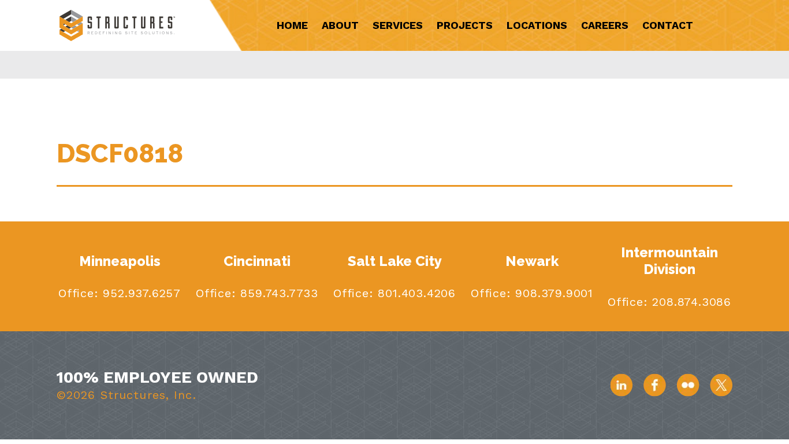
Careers (604, 25)
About (340, 25)
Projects (465, 25)
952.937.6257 (140, 293)
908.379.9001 (552, 293)
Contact (667, 25)
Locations (537, 25)
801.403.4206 (415, 293)
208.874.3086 (689, 302)
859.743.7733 (277, 293)
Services (398, 25)
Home (292, 25)
